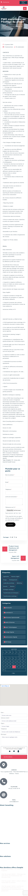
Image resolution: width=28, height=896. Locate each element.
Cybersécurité (8, 607)
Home (4, 25)
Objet (3, 723)
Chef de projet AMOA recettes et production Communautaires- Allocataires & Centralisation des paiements (12, 888)
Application (6, 576)
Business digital (15, 576)
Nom (2, 712)
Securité (5, 586)
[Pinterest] (14, 537)
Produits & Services (9, 622)
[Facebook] (10, 537)
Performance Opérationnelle (11, 617)
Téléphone (8, 489)
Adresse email (5, 718)
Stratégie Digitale (9, 632)
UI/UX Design (7, 642)
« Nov (13, 673)
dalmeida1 (21, 47)
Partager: (6, 537)
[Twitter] (12, 537)
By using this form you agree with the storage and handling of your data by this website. (14, 518)
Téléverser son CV (10, 507)
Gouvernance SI (8, 612)
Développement (13, 579)
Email (7, 482)
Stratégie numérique (8, 589)
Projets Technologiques (10, 627)
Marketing (19, 583)
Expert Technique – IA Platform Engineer (12, 869)
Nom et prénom (10, 475)
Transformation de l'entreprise (11, 592)
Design (5, 579)
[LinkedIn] (16, 537)
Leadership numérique (8, 583)
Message (4, 734)
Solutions (12, 586)
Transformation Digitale (10, 637)
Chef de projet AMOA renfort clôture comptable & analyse (13, 881)
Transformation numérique (10, 596)
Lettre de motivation (11, 496)
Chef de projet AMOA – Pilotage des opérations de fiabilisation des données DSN (13, 875)
